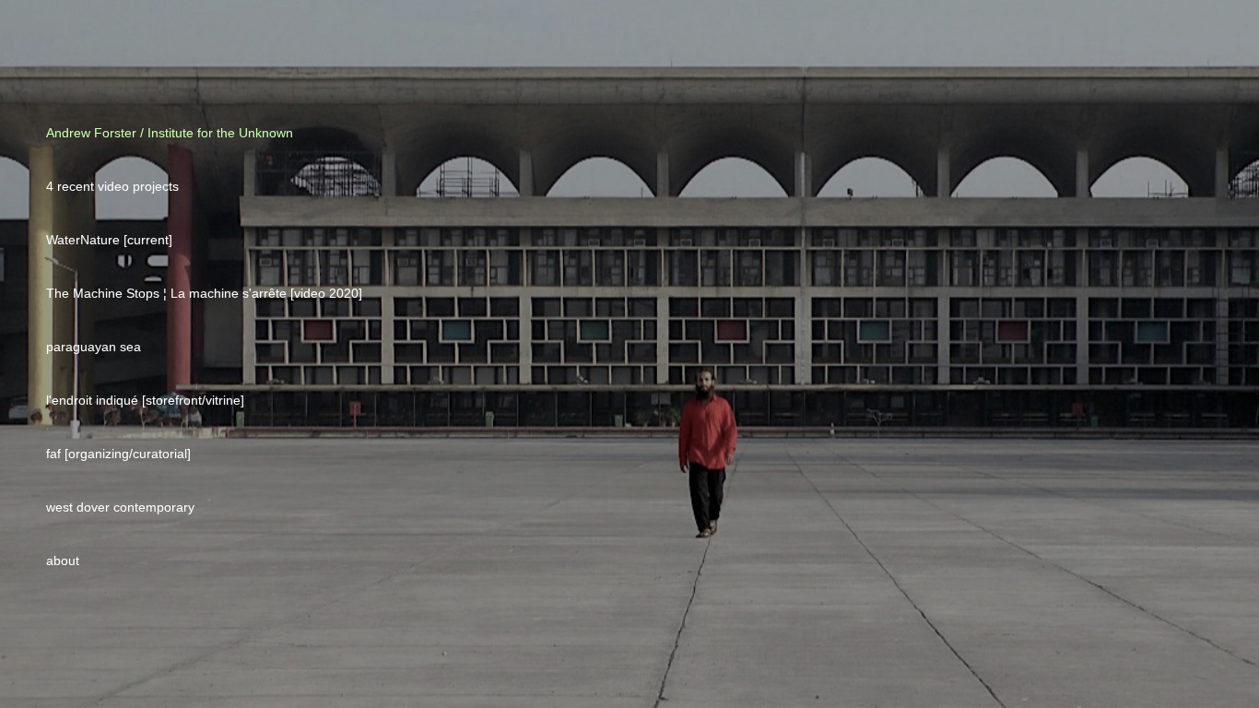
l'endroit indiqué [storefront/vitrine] (145, 400)
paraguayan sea (93, 346)
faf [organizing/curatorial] (118, 453)
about (62, 560)
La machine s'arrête (230, 293)
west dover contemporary (120, 507)
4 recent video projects (112, 186)
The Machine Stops (104, 293)
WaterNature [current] (109, 239)
